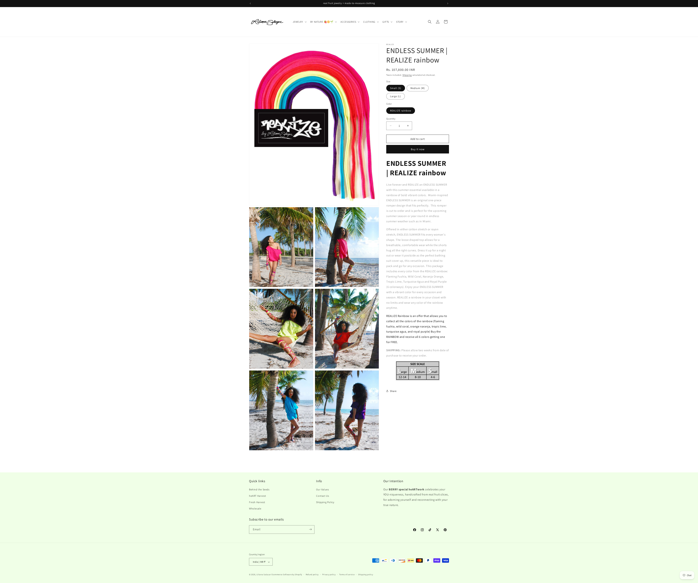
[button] (299, 22)
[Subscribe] (310, 529)
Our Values (322, 489)
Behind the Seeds (259, 489)
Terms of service (346, 574)
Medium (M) (417, 88)
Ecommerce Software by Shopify (287, 574)
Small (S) (395, 88)
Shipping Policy (325, 502)
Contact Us (322, 495)
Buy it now (418, 149)
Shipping (407, 75)
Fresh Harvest (257, 502)
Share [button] (393, 390)
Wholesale (255, 508)
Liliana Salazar (263, 574)
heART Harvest (257, 495)
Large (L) (395, 96)
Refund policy (312, 574)
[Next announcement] (448, 3)
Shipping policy (365, 574)
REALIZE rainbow (400, 110)
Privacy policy (329, 574)
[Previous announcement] (250, 3)
